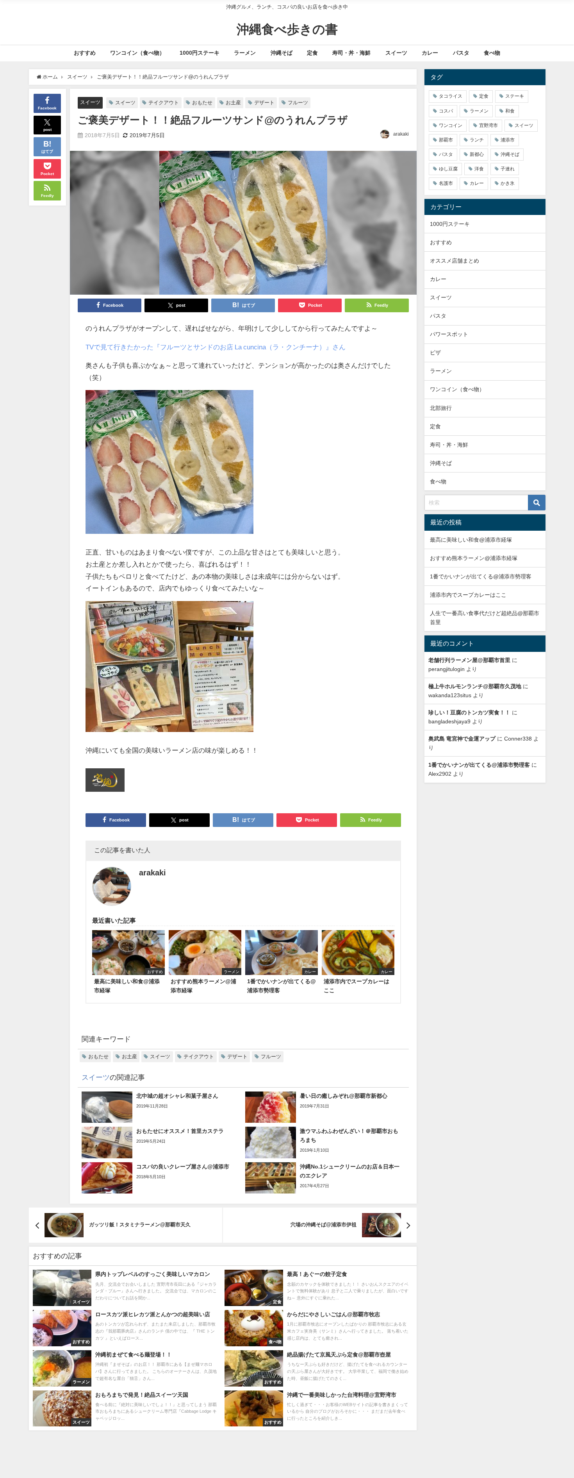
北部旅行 (441, 408)
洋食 (479, 168)
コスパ (446, 111)
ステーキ (514, 96)
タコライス (450, 96)
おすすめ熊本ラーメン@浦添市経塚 (473, 558)
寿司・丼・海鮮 (351, 52)
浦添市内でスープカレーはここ (468, 595)
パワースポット (449, 334)
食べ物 (492, 52)
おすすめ (85, 52)
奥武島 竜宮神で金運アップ (462, 738)
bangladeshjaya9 (449, 721)
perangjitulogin (446, 669)
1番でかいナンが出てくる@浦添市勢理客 (480, 576)
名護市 (446, 183)
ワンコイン (450, 125)
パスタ (461, 52)
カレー (430, 52)
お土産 (233, 102)
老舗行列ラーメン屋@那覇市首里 (469, 660)
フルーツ (298, 102)
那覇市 (446, 140)
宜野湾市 (488, 125)
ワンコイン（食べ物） (137, 52)
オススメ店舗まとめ (454, 260)
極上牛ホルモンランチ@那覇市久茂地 (474, 686)
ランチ (477, 140)
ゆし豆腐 (448, 168)
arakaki (401, 134)
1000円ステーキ (199, 52)
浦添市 (508, 140)
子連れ (508, 168)
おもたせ (202, 102)
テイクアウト (163, 102)
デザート (264, 102)
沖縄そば (281, 52)
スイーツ (396, 52)
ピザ (435, 352)
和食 (510, 111)
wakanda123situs (449, 695)
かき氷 (508, 183)
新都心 (477, 154)
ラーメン (245, 52)
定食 (312, 52)
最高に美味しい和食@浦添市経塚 (471, 539)
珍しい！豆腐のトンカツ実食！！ (469, 712)
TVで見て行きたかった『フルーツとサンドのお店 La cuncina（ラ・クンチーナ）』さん (216, 347)
